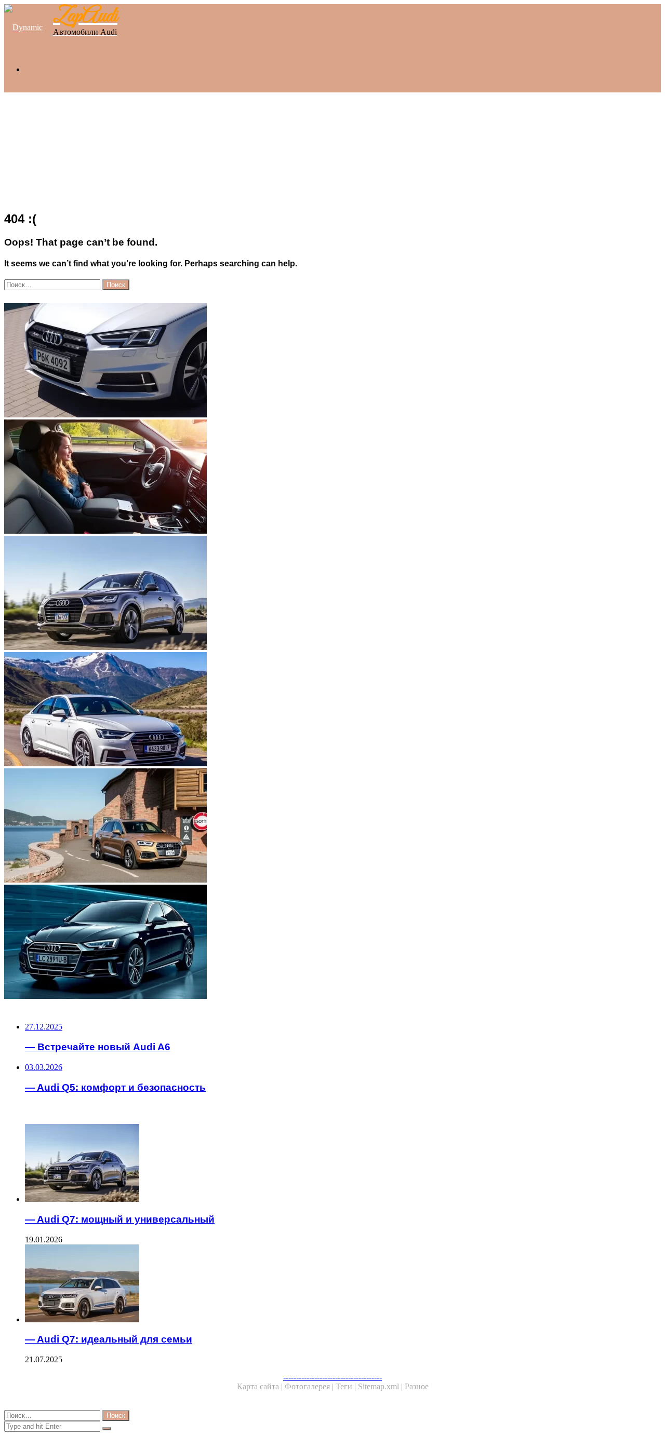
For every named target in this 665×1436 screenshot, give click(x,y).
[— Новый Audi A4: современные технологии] (316, 943)
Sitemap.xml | (381, 1386)
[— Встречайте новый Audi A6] (316, 710)
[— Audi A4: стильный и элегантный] (316, 361)
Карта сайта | (261, 1386)
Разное (417, 1386)
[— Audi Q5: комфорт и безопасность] (316, 477)
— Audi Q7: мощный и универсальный (120, 1219)
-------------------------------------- (332, 1377)
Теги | (347, 1386)
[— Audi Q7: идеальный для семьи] (326, 1284)
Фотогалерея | (310, 1386)
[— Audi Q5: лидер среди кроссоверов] (316, 826)
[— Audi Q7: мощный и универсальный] (316, 594)
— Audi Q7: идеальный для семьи (108, 1339)
